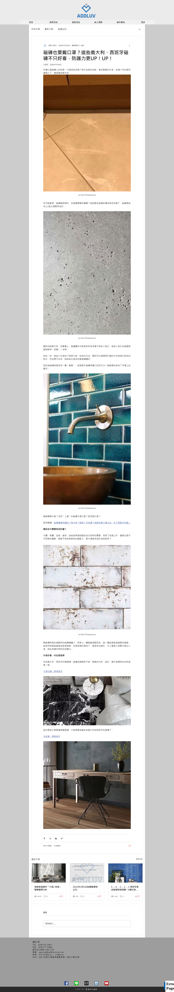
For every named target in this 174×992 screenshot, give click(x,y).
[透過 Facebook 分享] (44, 838)
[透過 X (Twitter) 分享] (50, 838)
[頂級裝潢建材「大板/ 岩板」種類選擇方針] (48, 873)
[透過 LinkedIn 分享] (56, 838)
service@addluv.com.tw (51, 952)
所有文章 (35, 29)
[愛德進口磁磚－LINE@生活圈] (76, 983)
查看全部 (139, 859)
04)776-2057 (45, 944)
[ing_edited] (96, 983)
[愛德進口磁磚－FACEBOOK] (66, 983)
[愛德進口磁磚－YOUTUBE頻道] (107, 983)
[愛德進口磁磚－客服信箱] (86, 983)
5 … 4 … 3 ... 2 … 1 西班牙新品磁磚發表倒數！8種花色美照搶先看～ (125, 888)
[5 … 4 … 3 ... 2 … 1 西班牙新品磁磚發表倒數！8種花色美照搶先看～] (125, 873)
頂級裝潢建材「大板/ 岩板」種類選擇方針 (47, 888)
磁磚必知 (62, 29)
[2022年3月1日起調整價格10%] (87, 873)
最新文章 (49, 29)
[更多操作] (129, 45)
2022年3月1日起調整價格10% (85, 888)
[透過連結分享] (62, 838)
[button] (139, 29)
